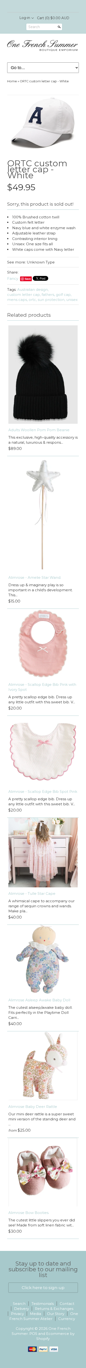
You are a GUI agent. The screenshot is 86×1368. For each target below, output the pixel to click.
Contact (67, 1303)
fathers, (48, 294)
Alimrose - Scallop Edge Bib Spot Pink (42, 791)
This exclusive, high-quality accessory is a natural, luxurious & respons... (43, 440)
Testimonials (43, 1303)
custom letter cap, (24, 294)
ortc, (33, 299)
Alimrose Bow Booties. (28, 1212)
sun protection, (51, 299)
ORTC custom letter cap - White (44, 81)
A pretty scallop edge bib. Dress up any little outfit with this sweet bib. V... (41, 699)
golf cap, (63, 294)
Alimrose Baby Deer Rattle (32, 1106)
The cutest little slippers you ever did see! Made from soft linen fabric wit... (41, 1222)
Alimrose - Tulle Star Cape (31, 893)
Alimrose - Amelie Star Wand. (34, 577)
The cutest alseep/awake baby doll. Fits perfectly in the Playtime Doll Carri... (40, 1012)
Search (34, 27)
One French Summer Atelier (43, 1316)
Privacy (17, 1313)
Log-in (24, 18)
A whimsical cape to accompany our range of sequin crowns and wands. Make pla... (41, 906)
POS (33, 1333)
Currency (66, 1318)
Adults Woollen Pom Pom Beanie (39, 430)
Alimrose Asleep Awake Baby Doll (39, 1000)
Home (12, 81)
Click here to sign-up (43, 1287)
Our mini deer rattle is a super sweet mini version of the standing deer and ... (41, 1119)
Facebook (38, 6)
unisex (72, 299)
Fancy (12, 278)
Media (35, 1313)
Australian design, (32, 289)
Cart (53, 18)
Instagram (46, 6)
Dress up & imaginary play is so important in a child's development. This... (40, 590)
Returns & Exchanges (54, 1308)
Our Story (55, 1313)
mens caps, (17, 299)
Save (28, 279)
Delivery (21, 1308)
